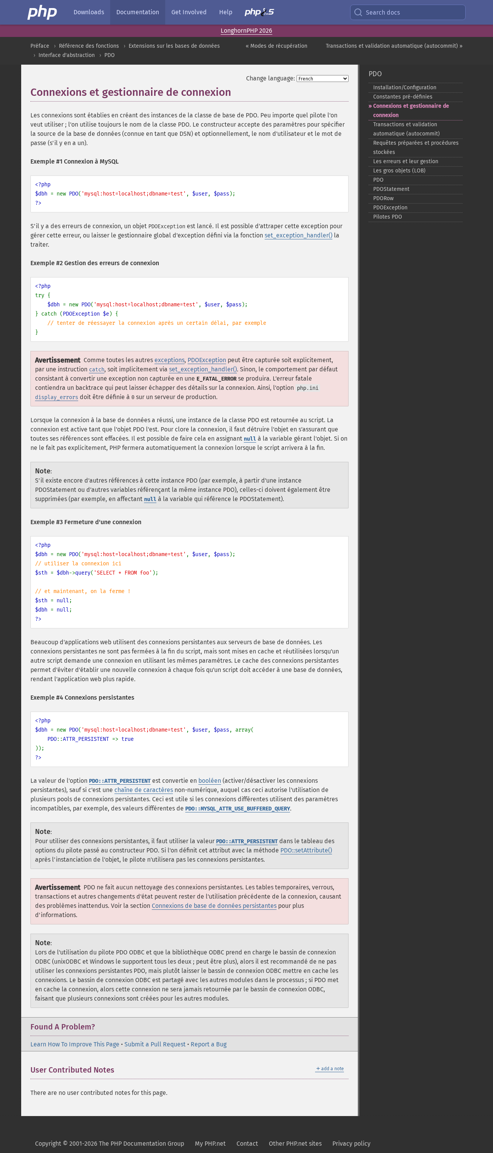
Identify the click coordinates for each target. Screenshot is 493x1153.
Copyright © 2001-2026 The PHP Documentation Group (109, 1143)
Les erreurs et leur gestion (405, 161)
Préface (39, 46)
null (250, 439)
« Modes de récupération (276, 46)
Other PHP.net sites (295, 1143)
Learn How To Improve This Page (74, 1044)
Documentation (137, 12)
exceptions (169, 360)
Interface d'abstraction (67, 55)
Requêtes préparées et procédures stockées (416, 147)
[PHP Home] (42, 12)
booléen (209, 780)
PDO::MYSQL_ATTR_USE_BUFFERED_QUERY (237, 808)
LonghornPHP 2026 (246, 30)
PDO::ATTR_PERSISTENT (120, 781)
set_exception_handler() (298, 235)
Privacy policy (351, 1143)
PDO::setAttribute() (306, 850)
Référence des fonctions (89, 46)
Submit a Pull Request (155, 1044)
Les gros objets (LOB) (399, 170)
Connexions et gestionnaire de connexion (411, 111)
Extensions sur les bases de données (174, 46)
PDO (109, 55)
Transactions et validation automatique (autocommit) (406, 129)
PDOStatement (391, 189)
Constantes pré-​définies (403, 97)
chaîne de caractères (143, 790)
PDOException (207, 360)
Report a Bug (208, 1044)
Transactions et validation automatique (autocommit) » (394, 46)
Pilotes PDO (387, 217)
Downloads (89, 12)
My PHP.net (210, 1143)
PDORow (383, 198)
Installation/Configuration (404, 87)
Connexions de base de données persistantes (214, 905)
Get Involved (189, 12)
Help (225, 12)
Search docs (383, 12)
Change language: (270, 78)
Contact (247, 1143)
